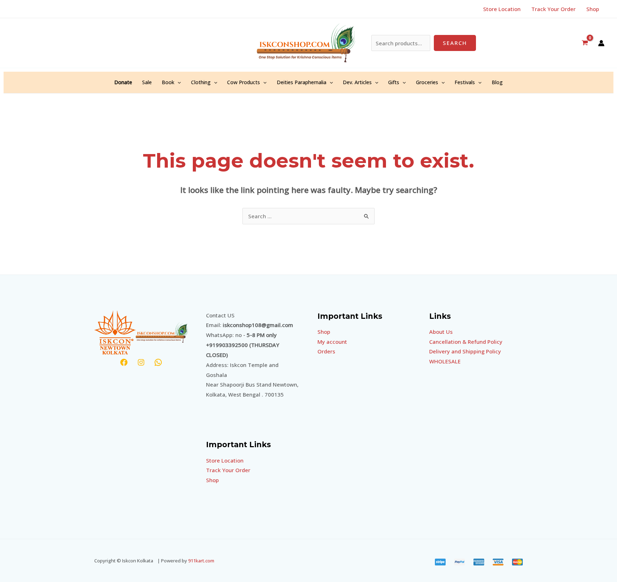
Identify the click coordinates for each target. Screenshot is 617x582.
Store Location (225, 460)
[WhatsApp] (158, 362)
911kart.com (201, 560)
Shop (212, 480)
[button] (177, 82)
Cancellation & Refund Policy (465, 341)
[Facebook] (124, 362)
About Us (441, 331)
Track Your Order (228, 470)
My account (332, 341)
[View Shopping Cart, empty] (585, 43)
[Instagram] (141, 362)
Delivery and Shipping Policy (465, 351)
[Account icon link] (601, 43)
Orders (326, 351)
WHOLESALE (445, 361)
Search (455, 42)
